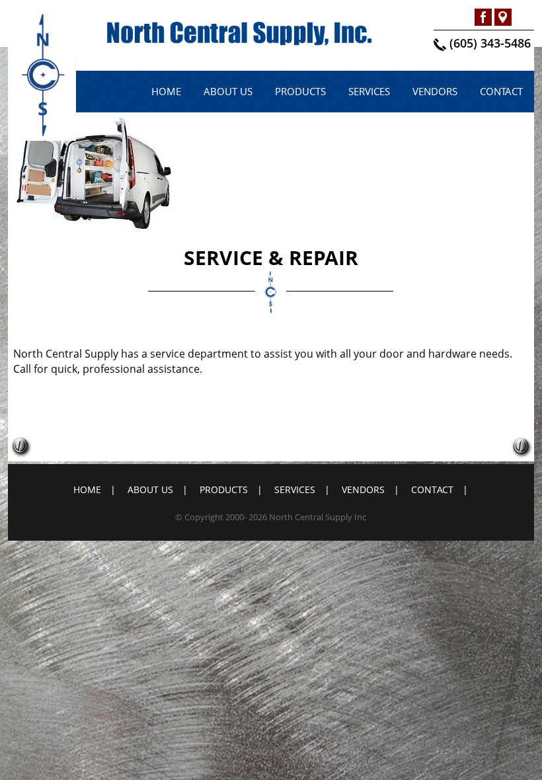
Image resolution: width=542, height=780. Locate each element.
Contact (501, 91)
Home (166, 91)
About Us (228, 91)
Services (369, 91)
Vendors (434, 91)
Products (300, 91)
